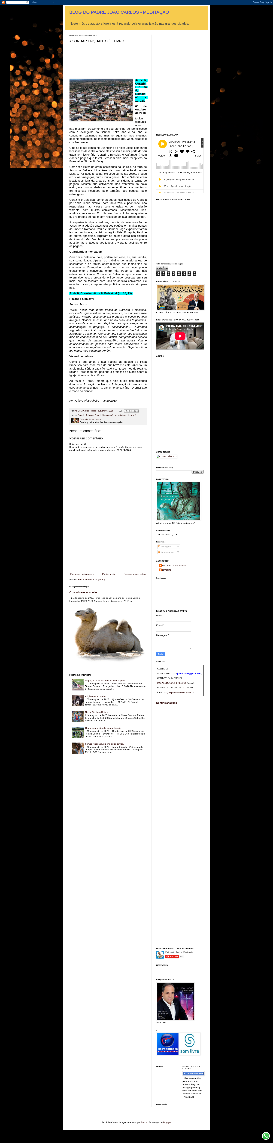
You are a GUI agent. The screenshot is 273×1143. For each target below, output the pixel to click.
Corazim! (131, 415)
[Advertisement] (108, 546)
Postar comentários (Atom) (91, 579)
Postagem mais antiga (135, 574)
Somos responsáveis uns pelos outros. (104, 744)
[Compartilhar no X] (131, 411)
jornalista (166, 570)
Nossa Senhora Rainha (96, 712)
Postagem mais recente (82, 574)
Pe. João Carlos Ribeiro (174, 565)
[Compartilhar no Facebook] (134, 411)
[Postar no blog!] (128, 411)
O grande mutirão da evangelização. (103, 728)
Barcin (144, 1122)
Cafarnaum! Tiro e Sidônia (114, 415)
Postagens (165, 546)
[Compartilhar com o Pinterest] (137, 411)
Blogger (167, 1122)
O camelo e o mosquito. (83, 592)
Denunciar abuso (166, 702)
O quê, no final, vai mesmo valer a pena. (105, 680)
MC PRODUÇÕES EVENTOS (171, 683)
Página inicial (108, 574)
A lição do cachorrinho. (96, 696)
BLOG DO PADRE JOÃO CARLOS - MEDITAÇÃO (119, 12)
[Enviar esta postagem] (120, 411)
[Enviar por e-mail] (125, 411)
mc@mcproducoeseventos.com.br (179, 692)
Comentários (166, 552)
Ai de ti (81, 415)
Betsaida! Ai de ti (93, 415)
